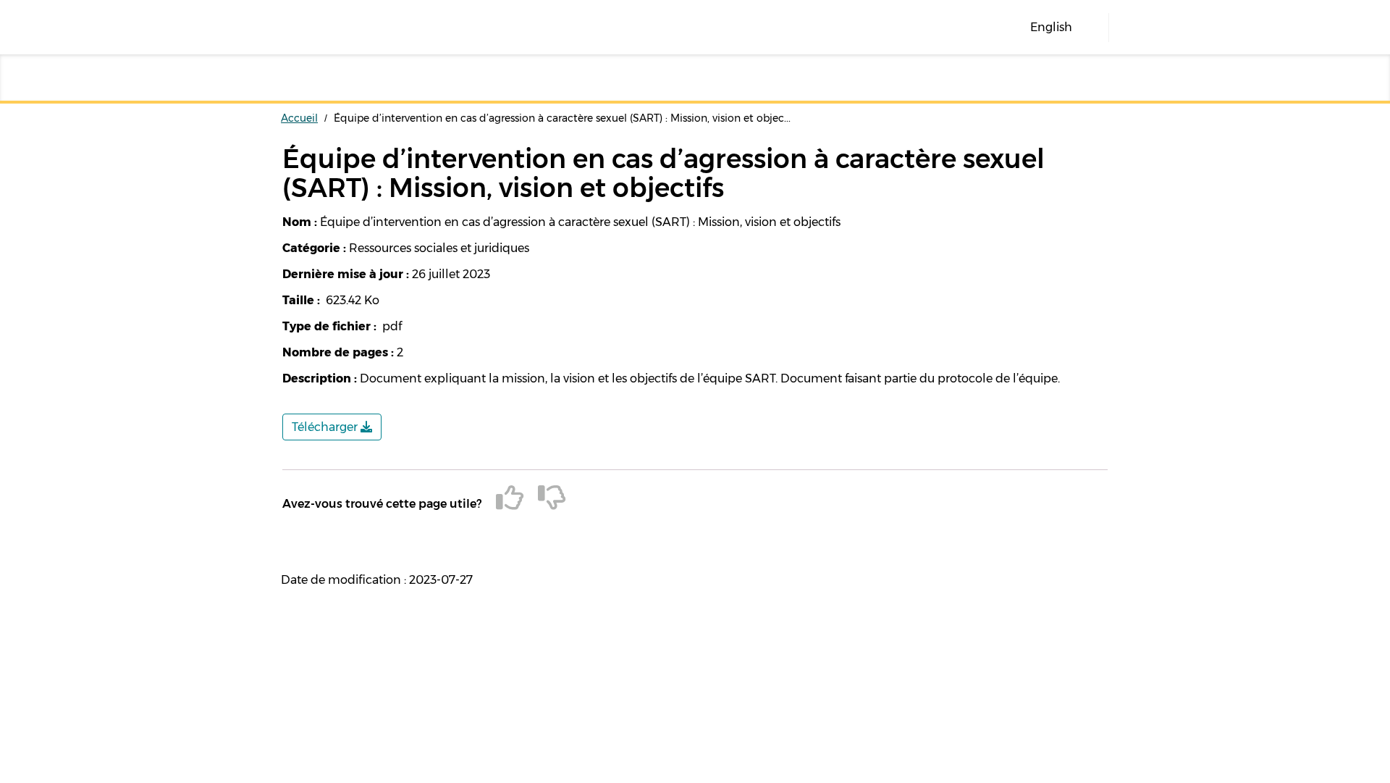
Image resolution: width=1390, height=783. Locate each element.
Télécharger (326, 427)
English (1051, 27)
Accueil (299, 118)
